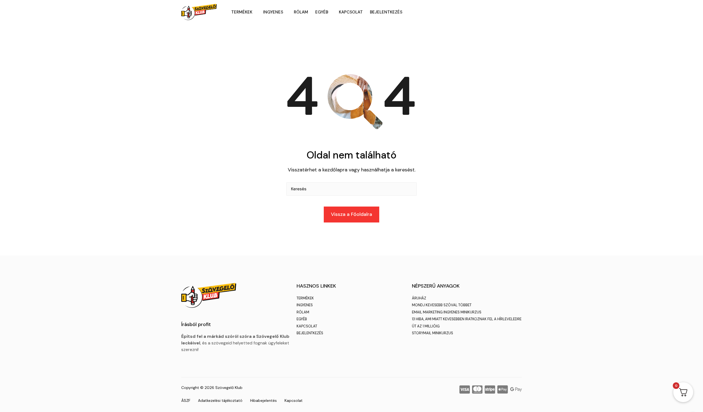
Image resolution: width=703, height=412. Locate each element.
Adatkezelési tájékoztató (220, 400)
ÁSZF (185, 400)
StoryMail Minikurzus (432, 333)
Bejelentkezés (386, 12)
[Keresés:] (351, 191)
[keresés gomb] (410, 189)
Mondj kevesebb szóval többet (442, 305)
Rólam (301, 12)
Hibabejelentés (263, 400)
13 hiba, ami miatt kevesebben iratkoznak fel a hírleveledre (466, 319)
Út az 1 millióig (426, 326)
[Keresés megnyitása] (519, 12)
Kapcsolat (351, 12)
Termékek (241, 12)
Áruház (419, 298)
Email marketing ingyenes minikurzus (446, 312)
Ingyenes (273, 12)
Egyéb (321, 12)
